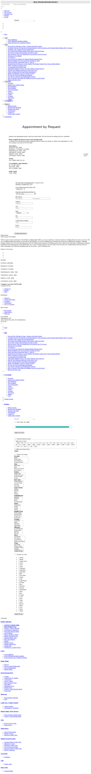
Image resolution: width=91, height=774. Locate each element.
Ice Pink (22, 582)
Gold (21, 602)
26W (53, 444)
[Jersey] (17, 509)
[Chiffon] (17, 506)
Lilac (21, 579)
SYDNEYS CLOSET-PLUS (12, 647)
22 (61, 443)
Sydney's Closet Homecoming (12, 716)
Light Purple (23, 580)
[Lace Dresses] (19, 470)
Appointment (8, 116)
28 (72, 443)
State (16, 211)
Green (21, 563)
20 (58, 443)
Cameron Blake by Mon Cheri (12, 742)
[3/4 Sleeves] (19, 538)
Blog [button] (5, 333)
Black (21, 605)
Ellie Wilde (7, 684)
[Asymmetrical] (18, 514)
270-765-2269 (5, 4)
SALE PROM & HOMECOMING (14, 656)
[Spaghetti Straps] (18, 547)
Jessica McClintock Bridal (11, 631)
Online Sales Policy (9, 299)
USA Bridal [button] (7, 375)
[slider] (14, 427)
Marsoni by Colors (9, 744)
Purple (21, 577)
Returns (6, 290)
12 (43, 443)
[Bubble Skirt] (19, 473)
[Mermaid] (18, 532)
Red (21, 593)
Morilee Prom (8, 687)
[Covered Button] (19, 481)
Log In (6, 17)
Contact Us (7, 289)
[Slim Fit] (18, 533)
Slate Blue (22, 572)
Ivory (21, 598)
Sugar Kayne (8, 725)
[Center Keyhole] (19, 476)
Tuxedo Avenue (8, 399)
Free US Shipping (9, 304)
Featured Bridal (8, 771)
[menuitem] (47, 11)
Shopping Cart (8, 14)
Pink (21, 584)
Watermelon (23, 589)
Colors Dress (8, 679)
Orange (22, 595)
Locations (7, 301)
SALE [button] (3, 651)
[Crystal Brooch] (18, 502)
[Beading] (18, 499)
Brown (21, 604)
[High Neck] (18, 524)
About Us (7, 298)
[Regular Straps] (18, 546)
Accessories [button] (4, 753)
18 (54, 443)
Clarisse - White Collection (11, 628)
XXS (73, 444)
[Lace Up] (19, 484)
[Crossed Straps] (19, 483)
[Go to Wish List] (3, 6)
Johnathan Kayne (9, 686)
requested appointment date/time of (25, 192)
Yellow (22, 557)
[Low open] (19, 486)
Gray (21, 607)
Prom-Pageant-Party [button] (7, 673)
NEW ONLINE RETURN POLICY (45, 2)
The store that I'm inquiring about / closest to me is (29, 183)
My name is (18, 197)
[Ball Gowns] (19, 465)
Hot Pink (22, 586)
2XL (36, 446)
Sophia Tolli (7, 646)
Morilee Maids (8, 669)
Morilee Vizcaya (9, 733)
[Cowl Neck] (18, 521)
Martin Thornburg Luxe (11, 636)
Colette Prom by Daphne (11, 678)
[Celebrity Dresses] (19, 475)
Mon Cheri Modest (9, 639)
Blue (21, 573)
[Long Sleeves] (19, 540)
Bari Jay (6, 664)
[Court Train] (18, 517)
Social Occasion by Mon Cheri (13, 748)
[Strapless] (18, 549)
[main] (45, 176)
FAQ (5, 292)
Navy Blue (23, 575)
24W (48, 444)
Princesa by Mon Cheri (10, 735)
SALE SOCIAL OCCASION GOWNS (15, 657)
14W (24, 444)
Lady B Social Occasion (11, 747)
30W (63, 444)
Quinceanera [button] (4, 728)
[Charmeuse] (17, 505)
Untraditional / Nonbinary (11, 708)
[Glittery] (16, 489)
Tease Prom (7, 691)
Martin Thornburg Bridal (11, 635)
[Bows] (18, 500)
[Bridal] (21, 458)
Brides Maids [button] (5, 661)
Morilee (6, 641)
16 (50, 443)
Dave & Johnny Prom (10, 683)
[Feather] (17, 508)
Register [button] (6, 404)
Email (17, 225)
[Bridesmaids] (21, 459)
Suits (5, 699)
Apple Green (23, 561)
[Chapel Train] (18, 516)
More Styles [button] (4, 767)
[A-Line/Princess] (18, 529)
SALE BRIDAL (9, 654)
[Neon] (16, 492)
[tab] (47, 333)
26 (68, 443)
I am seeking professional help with (25, 187)
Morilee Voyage (8, 643)
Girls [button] (2, 720)
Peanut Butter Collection (11, 698)
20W (38, 444)
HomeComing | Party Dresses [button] (9, 711)
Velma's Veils (8, 764)
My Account (7, 12)
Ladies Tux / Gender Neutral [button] (9, 703)
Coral (21, 596)
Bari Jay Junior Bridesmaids (12, 666)
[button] (5, 34)
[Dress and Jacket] (19, 468)
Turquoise (22, 568)
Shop (5, 327)
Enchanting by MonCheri (11, 630)
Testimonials (7, 303)
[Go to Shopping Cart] (1, 6)
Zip (16, 216)
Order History (8, 312)
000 (18, 443)
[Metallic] (16, 491)
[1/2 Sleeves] (19, 536)
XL (31, 446)
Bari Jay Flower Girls (10, 723)
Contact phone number (21, 220)
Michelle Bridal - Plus (10, 638)
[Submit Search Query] (34, 419)
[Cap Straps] (18, 544)
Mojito (21, 559)
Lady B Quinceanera (10, 732)
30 (16, 444)
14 (47, 443)
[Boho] (19, 467)
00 (22, 443)
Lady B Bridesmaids (10, 668)
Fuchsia (22, 588)
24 (65, 443)
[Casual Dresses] (21, 461)
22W (43, 444)
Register (6, 15)
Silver (21, 609)
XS (18, 446)
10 (40, 443)
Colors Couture (8, 681)
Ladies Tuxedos (8, 706)
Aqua (21, 566)
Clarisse (6, 676)
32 (20, 444)
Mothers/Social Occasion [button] (8, 738)
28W (58, 444)
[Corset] (19, 478)
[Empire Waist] (18, 530)
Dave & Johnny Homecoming (12, 715)
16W (29, 444)
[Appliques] (18, 497)
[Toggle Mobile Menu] (1, 323)
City (16, 206)
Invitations (7, 757)
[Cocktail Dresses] (21, 462)
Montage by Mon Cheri (11, 745)
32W (68, 444)
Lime (21, 565)
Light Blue (23, 570)
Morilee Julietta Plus (10, 644)
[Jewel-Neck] (18, 525)
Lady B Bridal (8, 633)
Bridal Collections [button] (6, 621)
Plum (21, 591)
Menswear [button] (4, 694)
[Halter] (18, 522)
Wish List (7, 11)
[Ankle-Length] (18, 513)
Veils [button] (2, 760)
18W (33, 444)
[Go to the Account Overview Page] (1, 8)
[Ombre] (16, 494)
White (21, 611)
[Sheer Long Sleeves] (19, 541)
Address (17, 201)
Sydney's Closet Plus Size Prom (13, 689)
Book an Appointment (19, 4)
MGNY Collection (9, 750)
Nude (21, 600)
